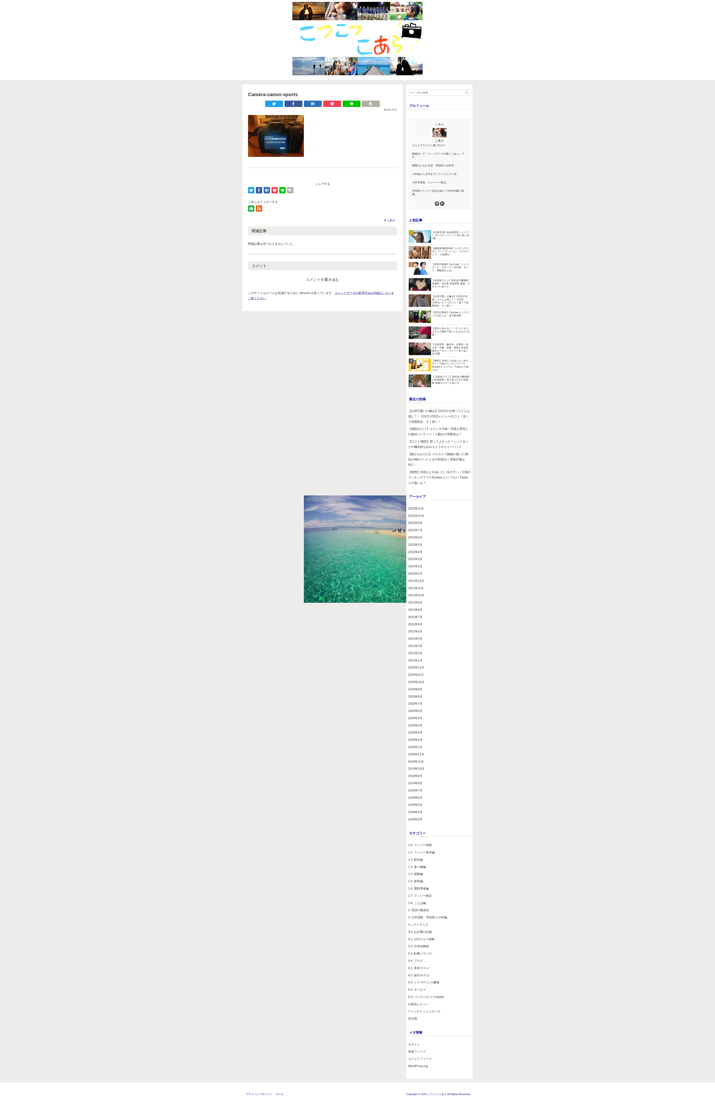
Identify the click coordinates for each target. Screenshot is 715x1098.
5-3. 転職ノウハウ (420, 953)
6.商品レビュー (418, 1004)
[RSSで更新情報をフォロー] (259, 208)
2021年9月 (415, 602)
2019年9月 (415, 776)
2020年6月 (415, 710)
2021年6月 (415, 624)
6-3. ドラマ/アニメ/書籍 (423, 982)
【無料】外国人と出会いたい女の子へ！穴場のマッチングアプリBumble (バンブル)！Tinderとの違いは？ (439, 477)
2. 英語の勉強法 (418, 910)
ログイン (414, 1044)
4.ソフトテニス (418, 924)
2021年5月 (415, 631)
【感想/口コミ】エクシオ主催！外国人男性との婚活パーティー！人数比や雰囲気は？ (438, 431)
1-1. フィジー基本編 (421, 852)
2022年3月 (415, 559)
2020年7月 (415, 703)
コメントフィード (420, 1058)
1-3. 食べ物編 (417, 866)
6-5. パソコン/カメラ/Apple (426, 997)
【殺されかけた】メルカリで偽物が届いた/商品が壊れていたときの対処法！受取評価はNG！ (438, 460)
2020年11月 (416, 674)
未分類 (412, 1018)
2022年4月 (415, 552)
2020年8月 (415, 696)
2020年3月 (415, 732)
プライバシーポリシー (259, 1094)
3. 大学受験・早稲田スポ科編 (427, 917)
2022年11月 (416, 508)
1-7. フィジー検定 (420, 895)
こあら (439, 140)
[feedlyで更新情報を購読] (251, 208)
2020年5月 (415, 718)
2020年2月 (415, 739)
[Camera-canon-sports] (313, 104)
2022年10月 (416, 515)
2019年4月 (415, 812)
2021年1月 (415, 660)
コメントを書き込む (322, 279)
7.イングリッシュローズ (424, 1011)
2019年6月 (415, 797)
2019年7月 (415, 790)
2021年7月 (415, 617)
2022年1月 (415, 573)
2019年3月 (415, 819)
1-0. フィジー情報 (420, 845)
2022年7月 (415, 530)
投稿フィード (417, 1051)
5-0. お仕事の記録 (420, 931)
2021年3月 (415, 645)
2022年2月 (415, 566)
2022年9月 (415, 522)
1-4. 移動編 (415, 874)
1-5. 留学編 (415, 881)
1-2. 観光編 (415, 859)
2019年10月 (416, 768)
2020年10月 (416, 682)
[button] (467, 92)
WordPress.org (418, 1066)
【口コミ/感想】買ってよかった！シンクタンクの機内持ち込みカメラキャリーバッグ (438, 444)
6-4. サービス (417, 989)
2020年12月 (416, 667)
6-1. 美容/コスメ (419, 968)
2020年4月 (415, 725)
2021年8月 (415, 609)
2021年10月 (416, 595)
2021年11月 (416, 588)
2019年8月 (415, 783)
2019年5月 (415, 804)
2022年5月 (415, 544)
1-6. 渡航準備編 (418, 888)
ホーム (280, 1094)
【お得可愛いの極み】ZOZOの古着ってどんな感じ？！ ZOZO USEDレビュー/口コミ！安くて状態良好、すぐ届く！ (439, 416)
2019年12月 (416, 754)
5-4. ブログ (415, 960)
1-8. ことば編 (417, 903)
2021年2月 (415, 653)
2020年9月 (415, 689)
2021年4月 (415, 638)
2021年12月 (416, 580)
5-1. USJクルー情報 (421, 939)
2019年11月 (416, 761)
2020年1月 (415, 747)
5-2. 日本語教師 (418, 946)
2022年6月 (415, 537)
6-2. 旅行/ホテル (419, 975)
